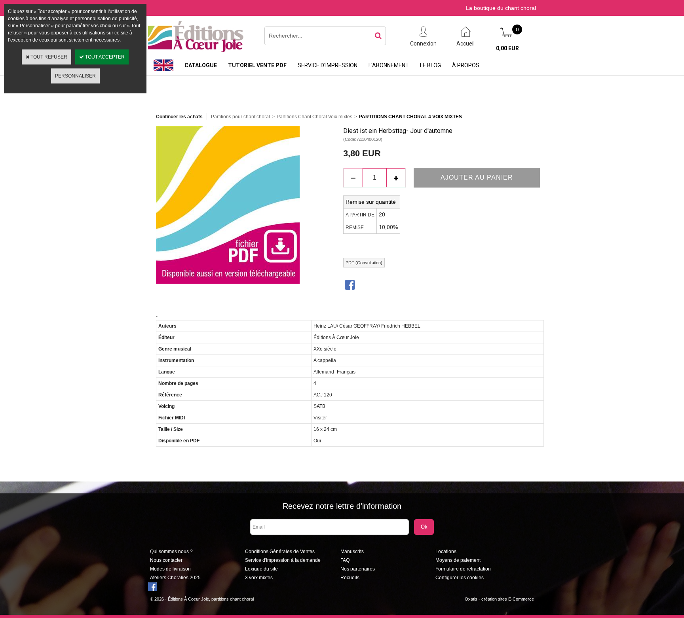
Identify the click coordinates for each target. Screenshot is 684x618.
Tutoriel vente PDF (257, 65)
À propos (465, 65)
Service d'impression (327, 65)
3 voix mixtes (259, 577)
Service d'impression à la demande (283, 560)
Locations (445, 551)
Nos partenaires (357, 569)
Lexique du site (261, 569)
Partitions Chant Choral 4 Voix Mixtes (410, 116)
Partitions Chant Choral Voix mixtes (314, 116)
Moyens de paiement (458, 560)
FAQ (345, 560)
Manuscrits (352, 551)
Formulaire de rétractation (463, 569)
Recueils (349, 577)
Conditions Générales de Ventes (280, 551)
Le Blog (430, 65)
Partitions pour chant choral (240, 116)
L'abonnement (389, 65)
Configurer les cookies (459, 577)
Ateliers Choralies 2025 (175, 577)
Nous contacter (166, 560)
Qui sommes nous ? (171, 551)
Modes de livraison (170, 569)
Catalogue (200, 65)
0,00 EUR (507, 48)
